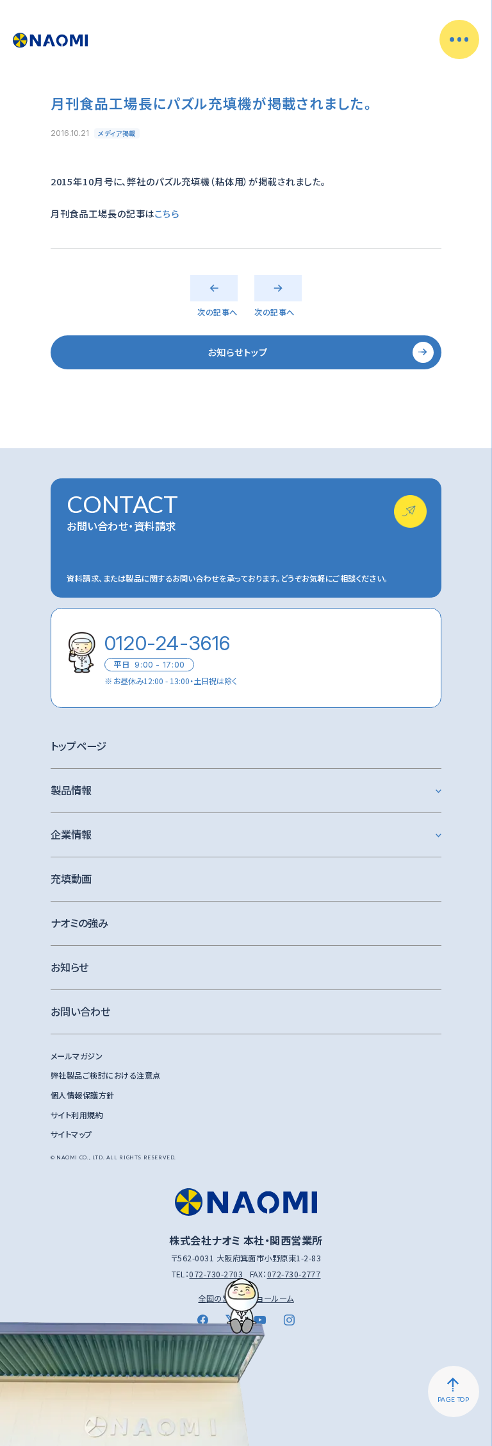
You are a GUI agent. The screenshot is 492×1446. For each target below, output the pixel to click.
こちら (166, 213)
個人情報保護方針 (83, 1095)
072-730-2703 (216, 1274)
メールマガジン (76, 1056)
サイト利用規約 (77, 1115)
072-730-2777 (294, 1274)
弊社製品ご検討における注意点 (106, 1075)
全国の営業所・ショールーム (245, 1298)
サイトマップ (71, 1134)
